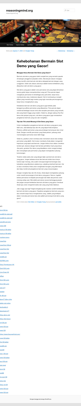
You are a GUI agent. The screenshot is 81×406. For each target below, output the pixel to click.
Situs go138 (4, 385)
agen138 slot (4, 326)
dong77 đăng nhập (6, 299)
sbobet (2, 291)
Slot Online (10, 45)
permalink (58, 202)
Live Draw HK (4, 272)
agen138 (3, 330)
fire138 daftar (4, 342)
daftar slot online (5, 303)
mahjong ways (4, 237)
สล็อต (2, 276)
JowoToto (3, 241)
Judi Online (39, 45)
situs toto (3, 381)
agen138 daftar (5, 357)
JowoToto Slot (4, 249)
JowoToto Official (5, 245)
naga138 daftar (5, 338)
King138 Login (4, 280)
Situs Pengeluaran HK (7, 264)
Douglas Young (30, 51)
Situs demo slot (5, 315)
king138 (2, 369)
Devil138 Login (4, 268)
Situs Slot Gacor (5, 319)
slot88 (2, 373)
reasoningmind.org (19, 10)
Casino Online (20, 45)
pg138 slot (3, 323)
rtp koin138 (3, 377)
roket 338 (3, 226)
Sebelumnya (61, 51)
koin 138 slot (4, 354)
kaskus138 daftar (5, 229)
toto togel (3, 365)
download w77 (4, 311)
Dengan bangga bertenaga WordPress (40, 399)
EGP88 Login (4, 260)
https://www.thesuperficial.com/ (10, 334)
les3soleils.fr (4, 307)
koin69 (2, 350)
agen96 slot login (5, 222)
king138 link (4, 210)
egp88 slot (3, 257)
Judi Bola (30, 45)
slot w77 (2, 288)
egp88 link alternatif (6, 214)
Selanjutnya (71, 51)
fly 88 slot (3, 295)
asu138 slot (3, 361)
